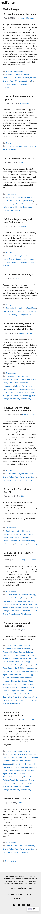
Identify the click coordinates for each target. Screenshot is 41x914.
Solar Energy (24, 84)
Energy (22, 71)
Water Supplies (20, 544)
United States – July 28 (17, 798)
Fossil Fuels (24, 78)
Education (10, 146)
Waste (17, 700)
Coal (8, 376)
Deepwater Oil (25, 761)
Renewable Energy (10, 84)
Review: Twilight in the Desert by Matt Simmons (17, 409)
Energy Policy (17, 201)
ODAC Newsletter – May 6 (18, 274)
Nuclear (18, 259)
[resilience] (8, 2)
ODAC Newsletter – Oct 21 (19, 158)
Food (29, 665)
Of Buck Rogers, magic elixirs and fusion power (20, 221)
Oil (32, 81)
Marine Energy (30, 146)
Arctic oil (7, 652)
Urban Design (8, 700)
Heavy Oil (25, 671)
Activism (9, 649)
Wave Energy (14, 399)
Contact (20, 895)
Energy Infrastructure (24, 256)
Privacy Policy (27, 888)
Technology (26, 395)
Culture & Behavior (19, 658)
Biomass (9, 197)
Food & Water (24, 645)
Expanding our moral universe (20, 14)
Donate (29, 895)
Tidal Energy (18, 697)
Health (17, 671)
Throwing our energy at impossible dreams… (17, 624)
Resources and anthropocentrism (14, 714)
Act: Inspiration (12, 71)
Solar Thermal (15, 395)
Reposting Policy (15, 888)
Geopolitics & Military (12, 311)
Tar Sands (25, 694)
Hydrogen (18, 601)
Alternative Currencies (23, 649)
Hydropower (8, 386)
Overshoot (18, 684)
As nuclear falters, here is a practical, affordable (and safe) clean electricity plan (19, 326)
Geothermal (23, 383)
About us (10, 895)
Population (14, 687)
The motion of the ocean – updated (18, 98)
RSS (25, 898)
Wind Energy (26, 399)
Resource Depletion (11, 691)
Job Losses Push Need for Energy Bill (18, 554)
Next (13, 861)
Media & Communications (19, 81)
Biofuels (9, 595)
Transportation (25, 314)
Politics (19, 207)
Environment (11, 194)
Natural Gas (7, 207)
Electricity (15, 78)
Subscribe (18, 898)
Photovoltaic (27, 259)
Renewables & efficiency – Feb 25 (18, 490)
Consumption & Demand (23, 197)
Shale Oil (23, 691)
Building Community (14, 74)
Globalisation (8, 671)
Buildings (17, 655)
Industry (17, 386)
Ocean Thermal (26, 389)
